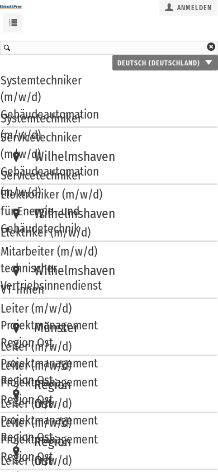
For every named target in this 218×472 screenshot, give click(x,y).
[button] (188, 8)
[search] (109, 48)
